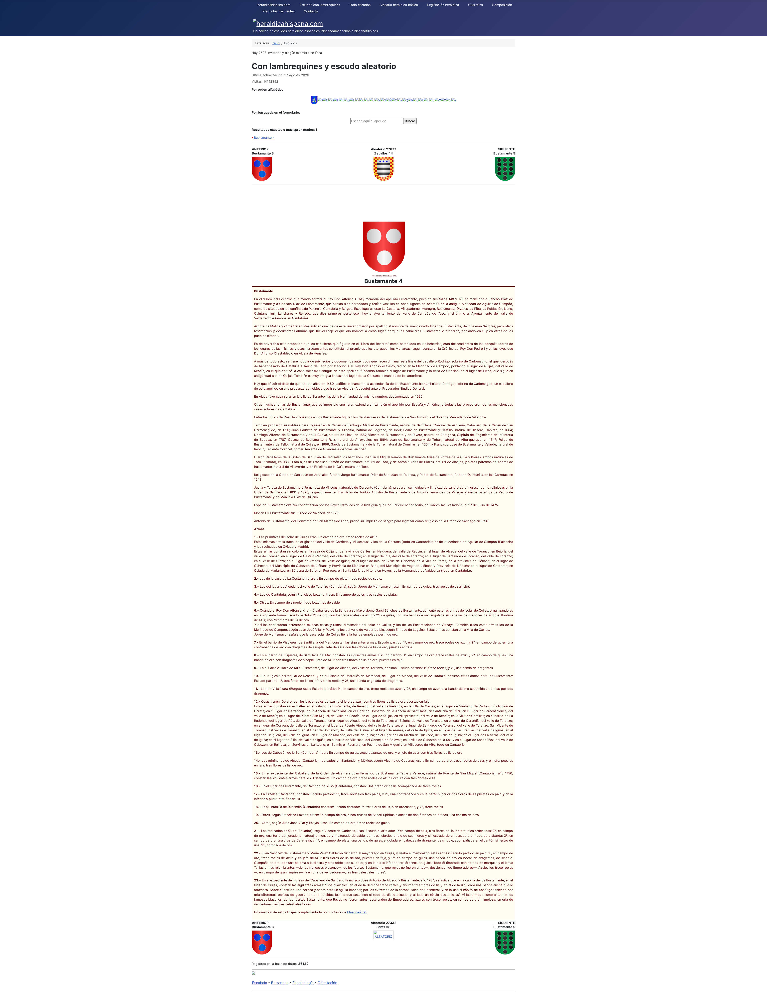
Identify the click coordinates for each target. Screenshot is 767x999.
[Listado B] (320, 100)
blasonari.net (357, 912)
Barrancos (279, 983)
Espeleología (303, 983)
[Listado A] (314, 100)
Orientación (327, 983)
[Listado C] (325, 100)
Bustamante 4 (264, 138)
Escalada (259, 983)
